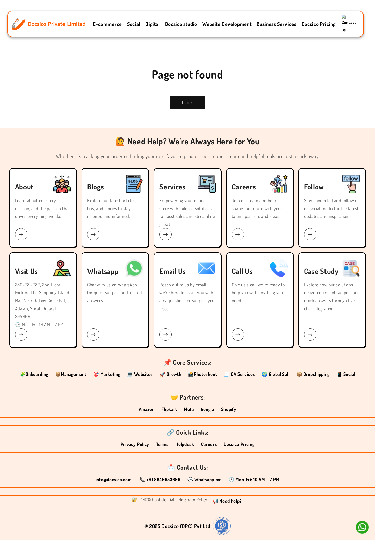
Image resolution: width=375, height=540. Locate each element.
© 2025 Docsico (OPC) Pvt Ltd (177, 526)
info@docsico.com (114, 479)
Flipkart (169, 409)
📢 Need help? (227, 501)
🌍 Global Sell (276, 374)
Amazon (147, 409)
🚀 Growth (170, 374)
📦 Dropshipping (313, 374)
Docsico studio (181, 24)
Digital (152, 24)
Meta (189, 409)
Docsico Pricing (319, 24)
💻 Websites (140, 374)
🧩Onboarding (34, 374)
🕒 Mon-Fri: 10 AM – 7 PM (254, 479)
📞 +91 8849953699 (160, 479)
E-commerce (107, 24)
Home (187, 102)
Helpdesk (184, 444)
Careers (209, 444)
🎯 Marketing (106, 374)
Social (133, 24)
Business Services (276, 24)
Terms (162, 444)
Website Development (227, 24)
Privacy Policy (135, 444)
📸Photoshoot (202, 374)
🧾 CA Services (239, 374)
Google (207, 409)
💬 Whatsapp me (205, 479)
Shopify (228, 409)
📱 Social (345, 374)
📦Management (70, 374)
